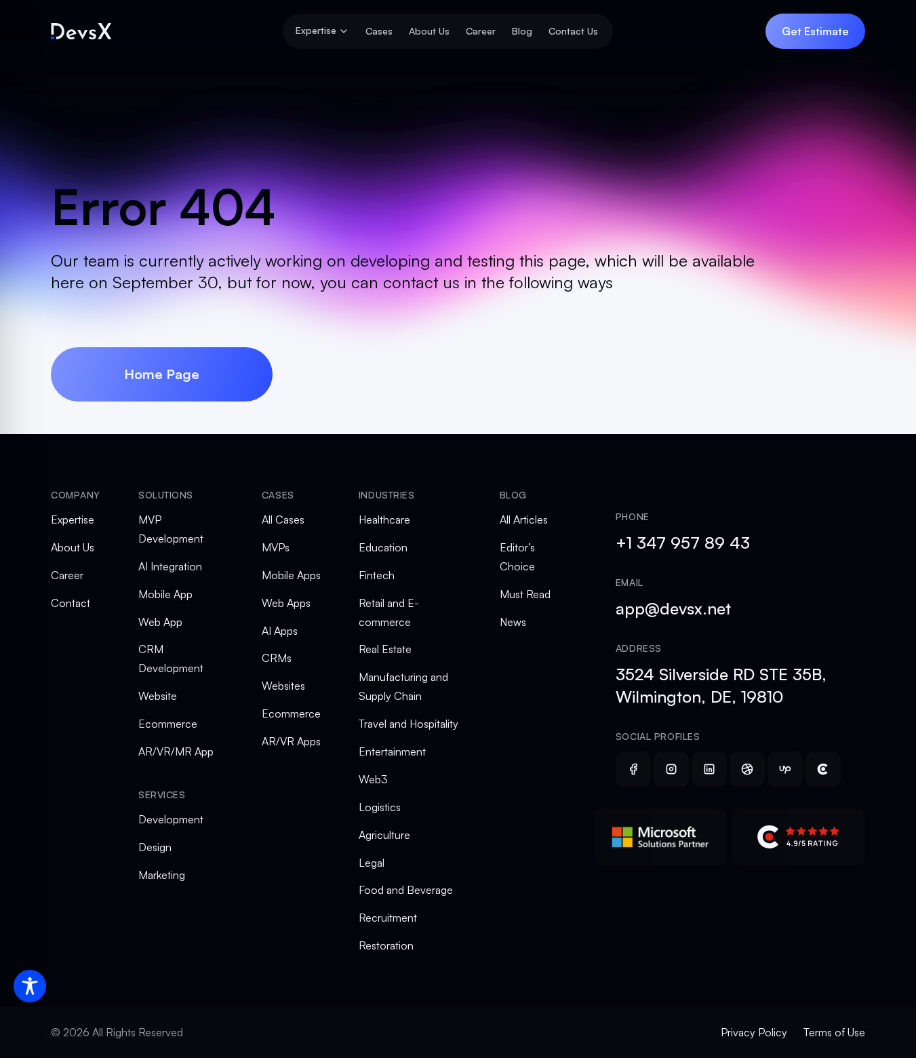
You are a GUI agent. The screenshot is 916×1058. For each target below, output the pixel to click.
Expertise (72, 519)
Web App (160, 622)
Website (157, 696)
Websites (283, 685)
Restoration (386, 945)
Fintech (377, 575)
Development (170, 819)
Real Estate (385, 649)
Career (481, 31)
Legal (371, 862)
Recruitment (388, 917)
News (513, 622)
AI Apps (280, 631)
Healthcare (384, 519)
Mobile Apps (291, 575)
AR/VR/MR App (176, 751)
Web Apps (286, 603)
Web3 (373, 779)
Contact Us (573, 31)
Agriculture (384, 835)
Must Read (525, 594)
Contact (70, 603)
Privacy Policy (754, 1032)
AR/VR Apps (291, 741)
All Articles (524, 519)
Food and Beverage (406, 890)
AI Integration (170, 566)
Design (155, 847)
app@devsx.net (673, 608)
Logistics (380, 807)
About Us (429, 31)
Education (383, 547)
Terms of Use (834, 1032)
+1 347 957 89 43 (683, 542)
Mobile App (165, 594)
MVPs (276, 547)
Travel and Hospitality (408, 723)
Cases (379, 31)
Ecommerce (167, 723)
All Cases (283, 519)
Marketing (161, 875)
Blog (522, 31)
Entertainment (392, 751)
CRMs (277, 658)
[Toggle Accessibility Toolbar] (29, 986)
